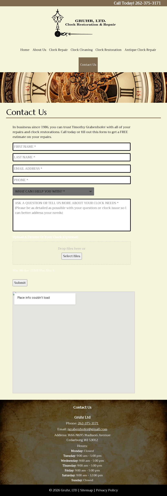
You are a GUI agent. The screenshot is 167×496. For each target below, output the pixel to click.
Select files (71, 256)
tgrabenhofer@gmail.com (87, 429)
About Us (39, 49)
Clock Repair (58, 49)
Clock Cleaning (82, 49)
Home (25, 49)
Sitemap (86, 490)
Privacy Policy (107, 490)
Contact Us (88, 64)
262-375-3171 (88, 423)
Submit (20, 283)
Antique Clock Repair (140, 49)
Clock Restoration (109, 49)
